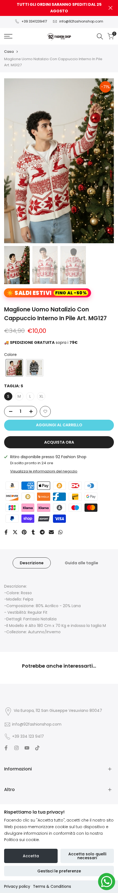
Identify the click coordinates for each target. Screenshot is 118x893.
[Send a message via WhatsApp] (106, 881)
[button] (14, 368)
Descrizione (32, 563)
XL (41, 396)
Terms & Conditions (52, 886)
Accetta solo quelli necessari (87, 856)
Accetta (31, 856)
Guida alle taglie (81, 563)
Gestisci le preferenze (59, 871)
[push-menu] (8, 36)
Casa (9, 51)
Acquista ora (59, 442)
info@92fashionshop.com (81, 21)
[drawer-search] (100, 36)
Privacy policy (17, 886)
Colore (10, 354)
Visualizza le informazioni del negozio (43, 471)
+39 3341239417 (34, 21)
